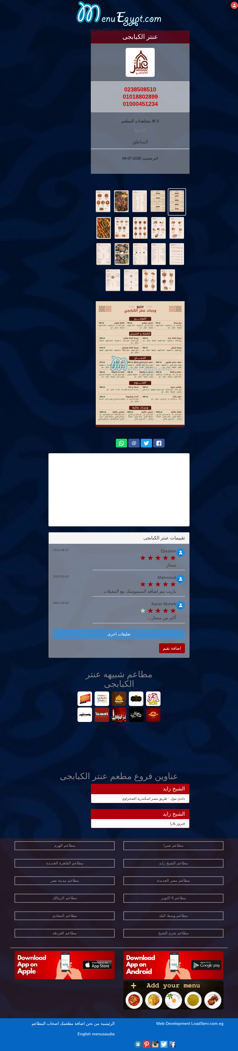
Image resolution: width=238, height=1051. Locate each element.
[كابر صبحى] (85, 699)
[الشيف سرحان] (136, 699)
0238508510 (140, 89)
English (84, 1034)
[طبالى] (102, 699)
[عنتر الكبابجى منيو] (177, 200)
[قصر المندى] (153, 715)
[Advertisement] (118, 490)
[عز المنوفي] (119, 715)
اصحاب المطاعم (45, 1023)
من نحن (93, 1023)
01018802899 (140, 96)
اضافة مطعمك (72, 1023)
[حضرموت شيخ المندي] (119, 699)
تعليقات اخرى (119, 634)
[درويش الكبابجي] (136, 715)
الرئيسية (108, 1023)
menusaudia (103, 1034)
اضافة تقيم (172, 648)
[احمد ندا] (102, 715)
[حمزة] (153, 699)
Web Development (173, 1023)
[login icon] (234, 5)
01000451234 (140, 104)
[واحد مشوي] (85, 715)
